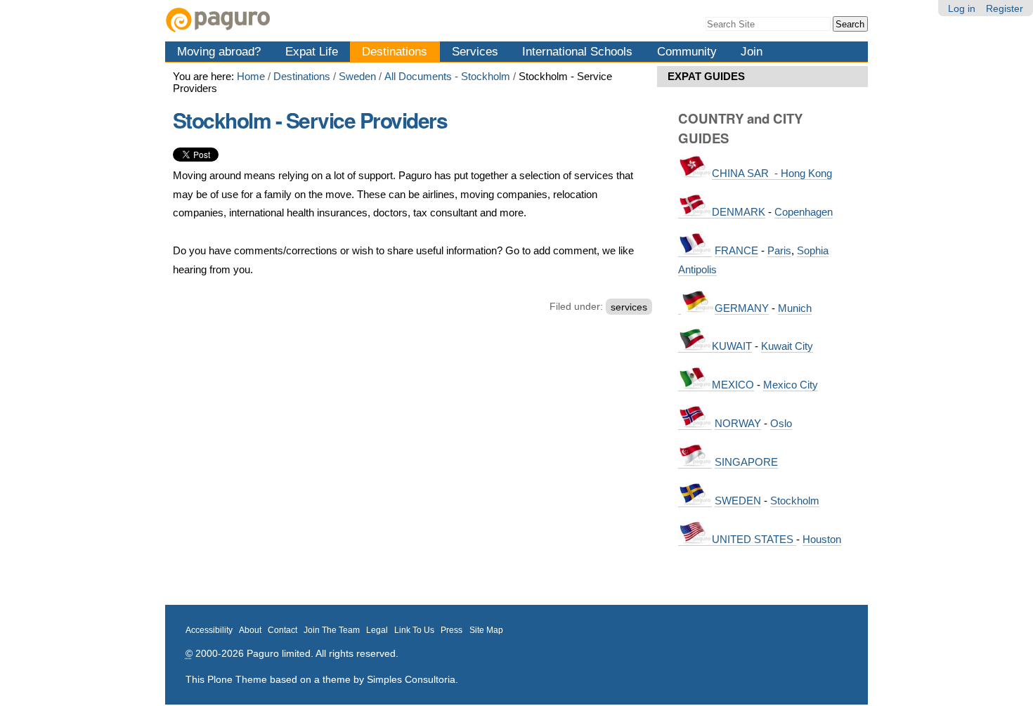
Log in (961, 8)
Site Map (486, 630)
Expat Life (311, 51)
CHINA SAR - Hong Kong (772, 173)
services (629, 306)
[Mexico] (695, 385)
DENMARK (738, 212)
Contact (282, 630)
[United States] (695, 539)
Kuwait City (787, 346)
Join (751, 51)
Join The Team (332, 630)
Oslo (781, 423)
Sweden (357, 76)
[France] (695, 250)
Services (475, 51)
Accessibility (209, 630)
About (250, 630)
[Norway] (695, 423)
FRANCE (736, 250)
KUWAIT (732, 346)
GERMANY (742, 308)
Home (251, 76)
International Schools (577, 51)
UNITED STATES (754, 539)
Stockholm (794, 500)
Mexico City (790, 385)
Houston (822, 539)
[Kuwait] (695, 346)
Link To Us (414, 630)
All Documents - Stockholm (447, 76)
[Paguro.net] (340, 20)
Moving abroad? (219, 51)
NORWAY (738, 423)
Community (687, 51)
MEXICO (733, 385)
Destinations (394, 51)
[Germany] (679, 308)
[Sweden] (695, 501)
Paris (779, 250)
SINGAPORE (746, 462)
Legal (377, 630)
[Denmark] (695, 212)
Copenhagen (803, 212)
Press (451, 630)
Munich (795, 308)
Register (1004, 8)
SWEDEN (738, 500)
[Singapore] (695, 462)
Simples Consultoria (411, 679)
